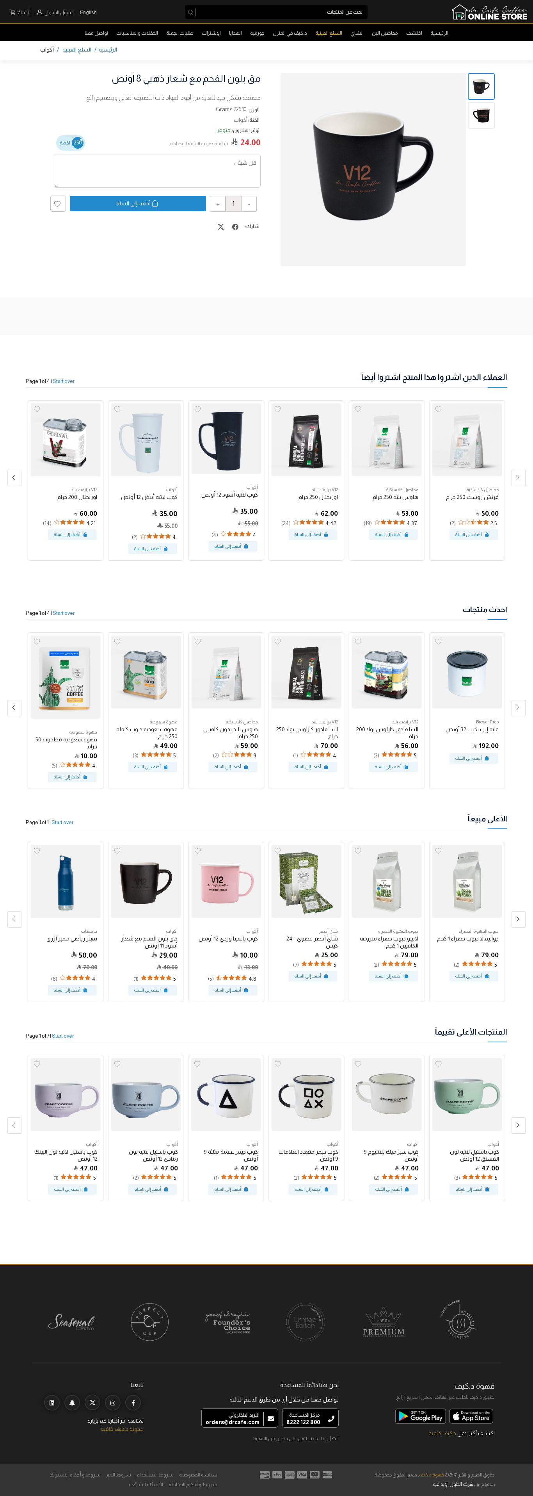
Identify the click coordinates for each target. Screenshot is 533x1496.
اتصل (333, 1438)
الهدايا (235, 33)
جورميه (257, 33)
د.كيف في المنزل (290, 33)
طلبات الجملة (180, 33)
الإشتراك (211, 33)
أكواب (47, 49)
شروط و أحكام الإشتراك (75, 1475)
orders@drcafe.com (232, 1422)
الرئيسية (439, 33)
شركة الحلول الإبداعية (453, 1484)
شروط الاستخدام (155, 1475)
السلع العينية (328, 33)
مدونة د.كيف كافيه (122, 1429)
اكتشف (414, 33)
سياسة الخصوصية (198, 1475)
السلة (23, 12)
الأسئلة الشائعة (146, 1484)
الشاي (357, 33)
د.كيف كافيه (442, 1433)
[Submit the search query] (192, 12)
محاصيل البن (385, 33)
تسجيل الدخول (59, 12)
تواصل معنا (96, 33)
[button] (14, 478)
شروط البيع (118, 1475)
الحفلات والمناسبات (137, 33)
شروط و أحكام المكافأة (193, 1484)
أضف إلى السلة (133, 203)
